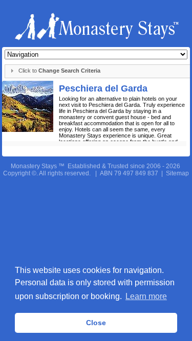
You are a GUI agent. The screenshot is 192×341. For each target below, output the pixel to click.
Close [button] (96, 323)
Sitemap (177, 173)
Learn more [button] (146, 296)
